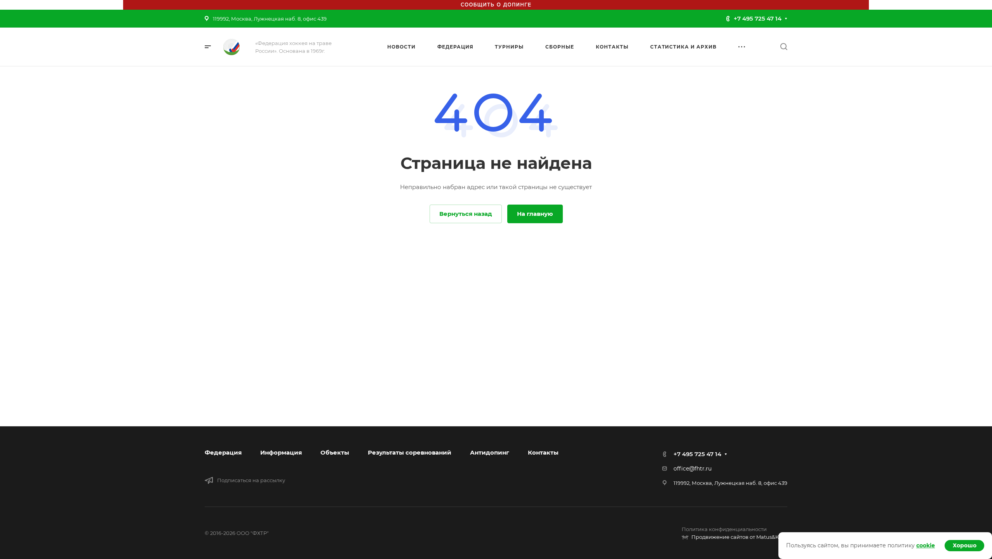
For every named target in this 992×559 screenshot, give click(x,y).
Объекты (334, 452)
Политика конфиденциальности (724, 529)
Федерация (223, 452)
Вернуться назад (465, 213)
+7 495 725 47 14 (757, 18)
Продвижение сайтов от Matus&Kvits (739, 537)
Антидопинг (489, 452)
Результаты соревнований (409, 452)
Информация (281, 452)
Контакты (543, 452)
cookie (925, 545)
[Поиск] (783, 46)
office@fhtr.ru (693, 468)
